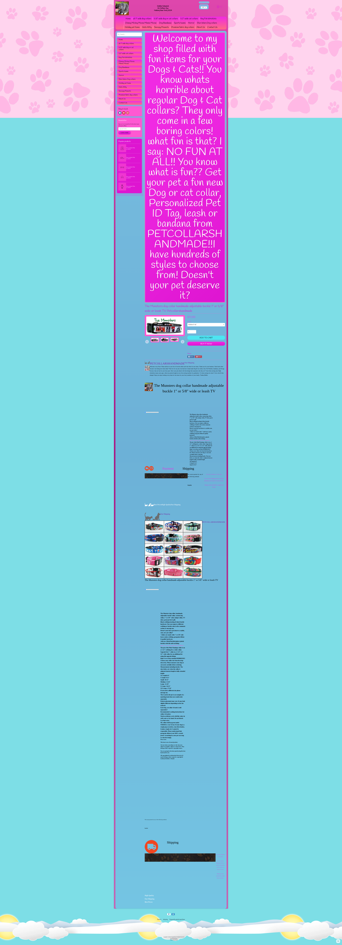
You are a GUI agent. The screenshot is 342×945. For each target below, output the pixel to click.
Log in (201, 2)
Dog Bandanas (165, 23)
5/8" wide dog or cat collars (166, 18)
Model (189, 322)
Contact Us (212, 27)
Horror (191, 23)
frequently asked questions (177, 919)
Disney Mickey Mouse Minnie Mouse (140, 23)
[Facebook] (120, 112)
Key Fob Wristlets (208, 18)
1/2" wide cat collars (189, 18)
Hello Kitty (147, 27)
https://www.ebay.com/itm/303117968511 (200, 440)
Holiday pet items (132, 27)
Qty (188, 329)
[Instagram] (127, 112)
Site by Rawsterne (173, 938)
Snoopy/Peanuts (161, 27)
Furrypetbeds (173, 937)
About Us (201, 27)
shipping (165, 919)
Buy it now (206, 344)
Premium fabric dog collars (182, 27)
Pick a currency (204, 5)
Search (159, 919)
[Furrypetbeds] (122, 8)
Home (128, 18)
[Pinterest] (123, 112)
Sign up (206, 2)
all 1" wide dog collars (142, 18)
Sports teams (180, 23)
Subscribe (125, 133)
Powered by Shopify (174, 940)
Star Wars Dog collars (207, 23)
